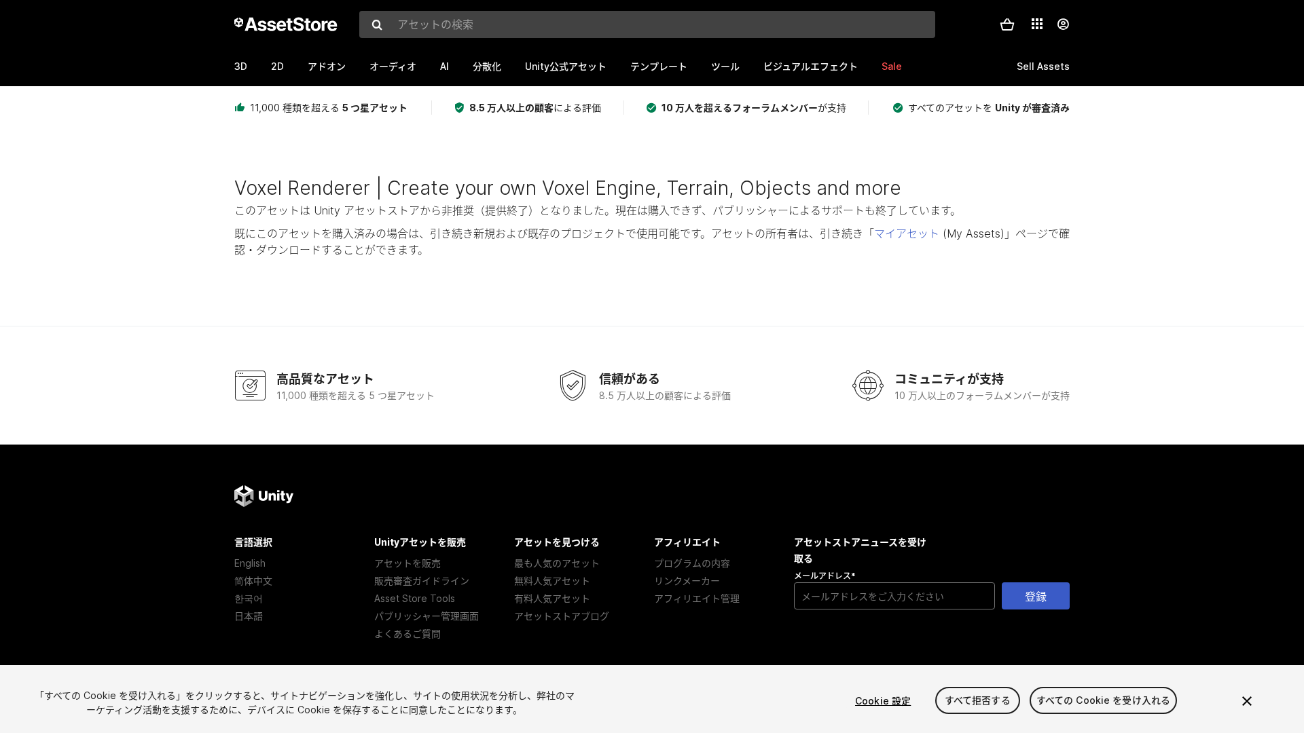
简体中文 (253, 580)
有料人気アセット (552, 598)
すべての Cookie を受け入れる (1103, 701)
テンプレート (658, 66)
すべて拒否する (978, 701)
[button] (1007, 24)
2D (277, 66)
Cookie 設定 (883, 701)
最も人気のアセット (557, 563)
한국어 (248, 598)
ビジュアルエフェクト (810, 66)
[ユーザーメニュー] (1063, 24)
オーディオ (392, 66)
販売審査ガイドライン (421, 580)
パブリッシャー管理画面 (426, 616)
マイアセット (906, 233)
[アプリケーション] (1037, 24)
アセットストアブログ (561, 616)
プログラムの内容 (692, 563)
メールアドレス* (825, 576)
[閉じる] (1247, 701)
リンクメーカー (687, 580)
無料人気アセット (552, 580)
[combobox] (647, 24)
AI (444, 66)
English (250, 563)
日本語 (248, 616)
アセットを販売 (407, 563)
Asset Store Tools (414, 598)
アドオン (327, 66)
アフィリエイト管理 (697, 598)
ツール (725, 66)
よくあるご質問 (407, 633)
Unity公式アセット (565, 66)
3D (240, 66)
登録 (1036, 596)
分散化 (487, 66)
